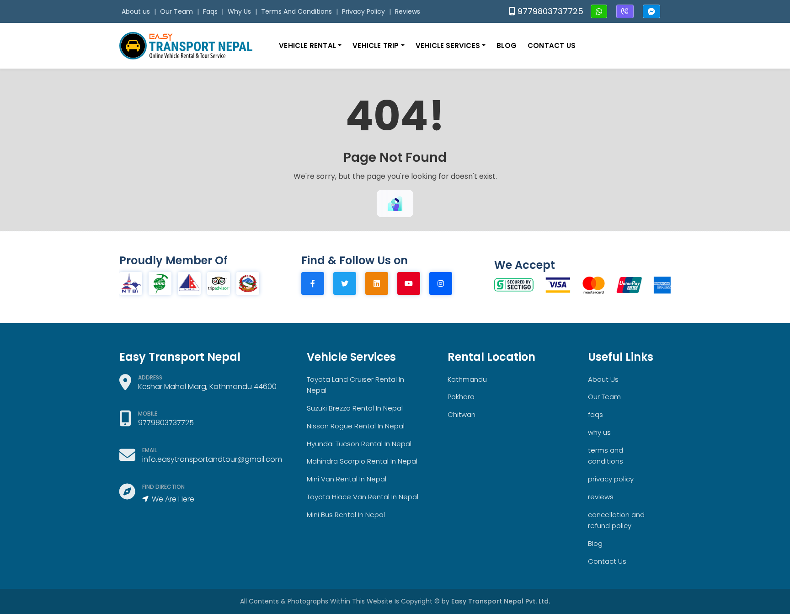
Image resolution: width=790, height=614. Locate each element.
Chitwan (461, 414)
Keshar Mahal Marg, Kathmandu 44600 (207, 386)
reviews (601, 497)
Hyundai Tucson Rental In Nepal (359, 443)
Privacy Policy (363, 11)
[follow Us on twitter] (349, 283)
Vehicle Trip (376, 45)
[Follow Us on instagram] (445, 283)
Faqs (210, 11)
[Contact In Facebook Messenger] (651, 11)
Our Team (176, 11)
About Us (603, 379)
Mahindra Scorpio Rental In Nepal (362, 461)
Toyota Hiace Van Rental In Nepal (362, 497)
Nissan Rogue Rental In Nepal (356, 426)
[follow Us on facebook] (317, 283)
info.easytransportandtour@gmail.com (212, 459)
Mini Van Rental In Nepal (346, 479)
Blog (506, 45)
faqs (595, 414)
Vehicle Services (449, 45)
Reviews (407, 11)
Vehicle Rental (308, 45)
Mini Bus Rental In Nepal (346, 514)
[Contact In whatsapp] (599, 11)
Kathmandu (467, 379)
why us (599, 432)
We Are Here (172, 499)
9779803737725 (549, 11)
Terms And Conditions (296, 11)
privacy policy (611, 479)
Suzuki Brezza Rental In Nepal (355, 408)
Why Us (239, 11)
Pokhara (461, 396)
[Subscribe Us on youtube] (413, 283)
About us (136, 11)
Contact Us (552, 45)
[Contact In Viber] (625, 11)
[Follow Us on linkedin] (381, 283)
